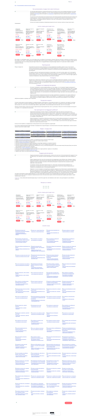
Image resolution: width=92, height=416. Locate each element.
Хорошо (52, 412)
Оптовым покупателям (37, 411)
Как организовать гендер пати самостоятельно (26, 5)
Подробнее (52, 414)
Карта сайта (55, 411)
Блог (15, 5)
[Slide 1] (50, 28)
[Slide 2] (51, 28)
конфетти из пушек (33, 150)
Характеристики (18, 37)
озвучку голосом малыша (24, 141)
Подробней (59, 53)
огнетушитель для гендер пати (24, 139)
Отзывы (44, 411)
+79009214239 (74, 1)
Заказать (59, 55)
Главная (26, 1)
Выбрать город (46, 1)
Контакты (56, 1)
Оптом (52, 1)
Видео (22, 39)
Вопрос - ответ (40, 1)
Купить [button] (28, 40)
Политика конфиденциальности (64, 411)
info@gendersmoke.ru (36, 406)
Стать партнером (30, 411)
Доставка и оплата (32, 1)
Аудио (64, 55)
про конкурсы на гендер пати (70, 82)
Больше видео (28, 37)
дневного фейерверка (26, 147)
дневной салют (73, 13)
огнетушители (50, 13)
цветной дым (36, 13)
